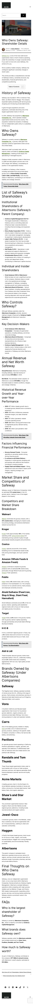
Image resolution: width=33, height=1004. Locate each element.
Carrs (3, 728)
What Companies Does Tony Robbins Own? (14, 975)
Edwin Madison (15, 48)
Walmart (4, 519)
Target (4, 617)
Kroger (4, 534)
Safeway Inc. (5, 56)
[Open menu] (30, 7)
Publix (3, 581)
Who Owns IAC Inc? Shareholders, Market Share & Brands (16, 972)
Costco (4, 548)
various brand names (18, 536)
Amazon (4, 566)
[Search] (23, 15)
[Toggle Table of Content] (22, 87)
